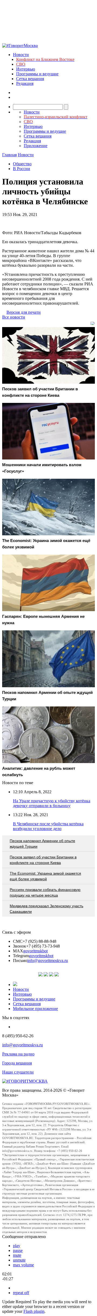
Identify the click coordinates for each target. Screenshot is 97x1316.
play (16, 1245)
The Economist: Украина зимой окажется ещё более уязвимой (45, 876)
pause (18, 1250)
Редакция (24, 83)
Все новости (13, 317)
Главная (9, 154)
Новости (21, 54)
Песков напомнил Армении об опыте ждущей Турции (42, 843)
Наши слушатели (18, 1072)
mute (17, 1255)
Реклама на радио (18, 1054)
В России (21, 168)
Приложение (35, 145)
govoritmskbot (35, 951)
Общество (22, 164)
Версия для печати (23, 312)
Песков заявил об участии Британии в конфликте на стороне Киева (43, 860)
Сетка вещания (30, 78)
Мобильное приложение (35, 1008)
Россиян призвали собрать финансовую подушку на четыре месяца (45, 892)
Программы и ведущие (37, 74)
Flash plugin (33, 1311)
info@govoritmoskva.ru (47, 960)
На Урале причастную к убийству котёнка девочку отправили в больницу (51, 803)
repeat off (21, 1292)
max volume (23, 1265)
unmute (19, 1260)
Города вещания (17, 1063)
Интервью (25, 69)
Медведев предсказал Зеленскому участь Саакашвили (46, 909)
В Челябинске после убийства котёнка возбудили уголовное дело (48, 826)
